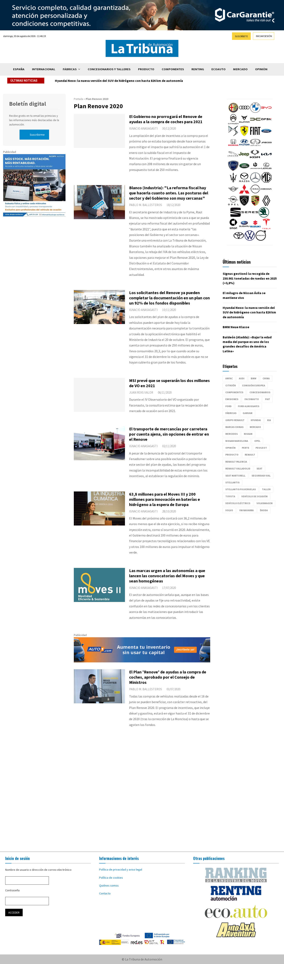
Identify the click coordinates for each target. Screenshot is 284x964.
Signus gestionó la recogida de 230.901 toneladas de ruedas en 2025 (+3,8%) (250, 278)
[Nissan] (255, 193)
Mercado (240, 69)
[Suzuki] (255, 228)
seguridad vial (261, 475)
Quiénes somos (109, 885)
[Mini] (233, 193)
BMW (253, 378)
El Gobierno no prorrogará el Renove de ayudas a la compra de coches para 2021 (166, 119)
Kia (269, 420)
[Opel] (233, 205)
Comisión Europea (253, 385)
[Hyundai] (244, 147)
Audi (241, 378)
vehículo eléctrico (237, 503)
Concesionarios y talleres (109, 69)
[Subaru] (244, 228)
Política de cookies (111, 877)
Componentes (173, 69)
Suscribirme (37, 134)
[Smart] (233, 228)
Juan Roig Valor (141, 392)
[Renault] (266, 205)
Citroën (230, 385)
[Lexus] (266, 170)
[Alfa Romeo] (233, 112)
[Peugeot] (244, 205)
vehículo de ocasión (254, 496)
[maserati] (233, 181)
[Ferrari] (244, 135)
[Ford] (266, 135)
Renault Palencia (236, 461)
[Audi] (244, 112)
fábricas (230, 413)
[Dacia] (255, 123)
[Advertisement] (142, 794)
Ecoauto (218, 69)
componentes (234, 392)
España (19, 69)
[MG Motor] (266, 181)
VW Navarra (246, 510)
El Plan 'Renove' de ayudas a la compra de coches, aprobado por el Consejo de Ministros (167, 677)
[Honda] (233, 147)
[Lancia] (233, 170)
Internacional (43, 69)
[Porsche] (255, 205)
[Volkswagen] (249, 240)
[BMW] (255, 112)
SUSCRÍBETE (241, 36)
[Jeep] (244, 158)
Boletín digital (27, 103)
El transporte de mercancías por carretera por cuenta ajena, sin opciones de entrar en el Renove (169, 434)
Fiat (267, 399)
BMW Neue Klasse (68, 81)
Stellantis (232, 482)
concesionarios (259, 392)
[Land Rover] (244, 170)
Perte (245, 447)
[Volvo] (261, 240)
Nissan (248, 433)
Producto (146, 69)
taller (266, 489)
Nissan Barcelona (236, 440)
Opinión (261, 69)
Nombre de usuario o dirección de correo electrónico (38, 870)
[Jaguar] (233, 158)
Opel (257, 440)
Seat (259, 468)
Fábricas (70, 69)
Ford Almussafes (248, 406)
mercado (255, 427)
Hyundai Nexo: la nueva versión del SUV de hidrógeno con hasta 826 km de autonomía (249, 312)
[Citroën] (233, 123)
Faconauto (251, 399)
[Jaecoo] (266, 147)
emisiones (231, 399)
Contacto (105, 893)
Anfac (229, 378)
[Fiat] (255, 135)
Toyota (230, 496)
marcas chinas (234, 427)
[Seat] (235, 216)
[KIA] (266, 158)
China (266, 378)
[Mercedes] (255, 181)
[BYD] (266, 112)
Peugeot (261, 447)
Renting (197, 69)
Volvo (229, 510)
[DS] (233, 135)
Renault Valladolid (237, 468)
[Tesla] (266, 228)
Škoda (264, 510)
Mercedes (231, 433)
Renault (250, 454)
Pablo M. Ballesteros (145, 205)
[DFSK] (266, 123)
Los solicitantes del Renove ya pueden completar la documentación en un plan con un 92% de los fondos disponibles (169, 298)
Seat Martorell (235, 475)
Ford (228, 406)
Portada (78, 99)
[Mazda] (244, 181)
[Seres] (249, 216)
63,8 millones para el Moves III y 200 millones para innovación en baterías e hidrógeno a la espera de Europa (164, 499)
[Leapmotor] (255, 170)
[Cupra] (244, 123)
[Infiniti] (255, 147)
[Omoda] (266, 193)
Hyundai (256, 420)
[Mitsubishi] (244, 193)
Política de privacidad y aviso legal (120, 869)
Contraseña (12, 890)
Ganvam (247, 413)
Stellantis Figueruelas (240, 489)
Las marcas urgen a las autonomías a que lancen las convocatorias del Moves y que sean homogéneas (167, 575)
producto (231, 454)
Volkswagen (265, 503)
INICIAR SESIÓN (264, 36)
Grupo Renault (234, 420)
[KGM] (255, 158)
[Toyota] (238, 240)
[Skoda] (264, 216)
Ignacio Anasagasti (143, 128)
